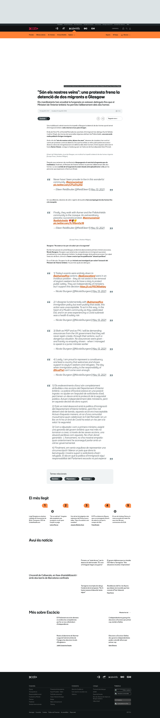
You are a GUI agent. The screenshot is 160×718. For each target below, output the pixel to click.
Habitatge (86, 479)
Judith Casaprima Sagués (64, 645)
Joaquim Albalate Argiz (77, 525)
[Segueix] (48, 118)
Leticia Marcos (54, 525)
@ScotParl (58, 370)
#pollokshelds (60, 221)
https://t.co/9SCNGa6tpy (93, 287)
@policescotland (86, 276)
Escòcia (42, 118)
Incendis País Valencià (119, 24)
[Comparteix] (103, 118)
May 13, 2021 (97, 189)
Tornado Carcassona (88, 24)
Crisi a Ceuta (98, 24)
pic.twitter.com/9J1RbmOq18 (68, 223)
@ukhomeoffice (61, 276)
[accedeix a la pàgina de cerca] (126, 28)
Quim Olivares (113, 645)
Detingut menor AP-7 (107, 24)
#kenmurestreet (74, 182)
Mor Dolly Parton (78, 24)
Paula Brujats (95, 525)
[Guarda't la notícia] (98, 118)
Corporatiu (115, 28)
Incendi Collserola (68, 24)
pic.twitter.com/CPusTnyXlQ (67, 185)
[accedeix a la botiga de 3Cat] (123, 28)
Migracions (70, 479)
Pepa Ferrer (110, 593)
